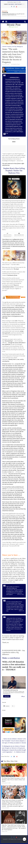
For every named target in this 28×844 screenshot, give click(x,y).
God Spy (14, 46)
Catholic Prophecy (7, 46)
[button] (24, 840)
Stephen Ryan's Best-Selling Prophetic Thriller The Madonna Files (14, 170)
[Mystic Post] (3, 21)
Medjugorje (20, 46)
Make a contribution (11, 658)
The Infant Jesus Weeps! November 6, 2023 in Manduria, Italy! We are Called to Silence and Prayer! (13, 780)
